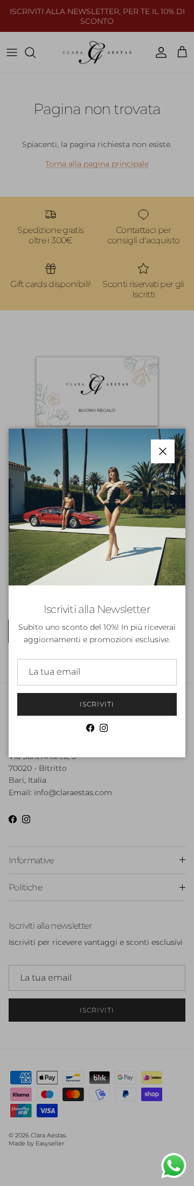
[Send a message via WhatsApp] (174, 1166)
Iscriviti (97, 704)
